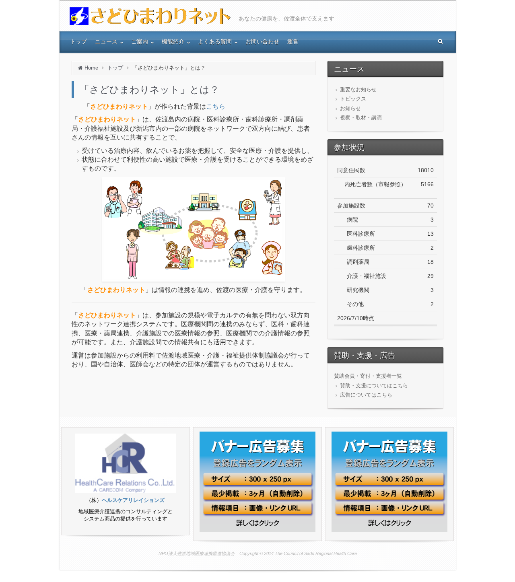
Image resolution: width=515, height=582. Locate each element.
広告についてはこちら (366, 395)
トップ (115, 68)
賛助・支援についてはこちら (374, 386)
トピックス (353, 99)
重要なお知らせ (358, 89)
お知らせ (350, 108)
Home (91, 68)
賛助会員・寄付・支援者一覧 (368, 376)
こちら (215, 106)
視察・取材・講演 (361, 118)
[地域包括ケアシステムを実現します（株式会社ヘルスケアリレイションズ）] (125, 463)
